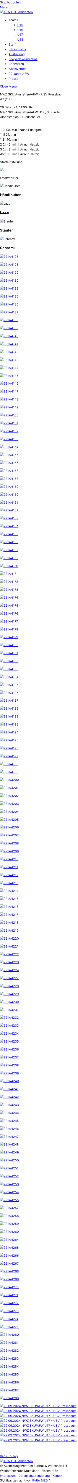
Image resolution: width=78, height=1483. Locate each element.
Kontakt (58, 1475)
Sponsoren (16, 64)
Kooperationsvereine (23, 59)
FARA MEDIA (41, 1480)
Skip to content (11, 2)
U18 (20, 39)
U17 (20, 34)
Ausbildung (17, 54)
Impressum (8, 1475)
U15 (20, 25)
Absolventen (17, 69)
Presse (13, 78)
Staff (12, 44)
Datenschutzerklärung (34, 1475)
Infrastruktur (17, 49)
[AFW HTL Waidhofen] (16, 12)
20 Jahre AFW (19, 73)
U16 (20, 30)
